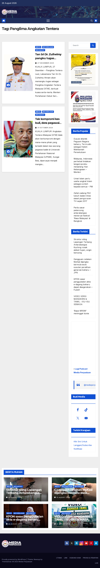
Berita (38, 47)
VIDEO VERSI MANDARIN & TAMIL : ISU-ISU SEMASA (73, 518)
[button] (92, 20)
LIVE (96, 563)
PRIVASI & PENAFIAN (90, 558)
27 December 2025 (45, 63)
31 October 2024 (45, 128)
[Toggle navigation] (48, 20)
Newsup (37, 559)
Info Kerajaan (48, 47)
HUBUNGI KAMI (75, 558)
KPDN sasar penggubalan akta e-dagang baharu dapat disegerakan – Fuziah (83, 284)
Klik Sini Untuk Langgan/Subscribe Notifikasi (83, 445)
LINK (65, 558)
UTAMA (59, 558)
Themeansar (6, 562)
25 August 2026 (15, 497)
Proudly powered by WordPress (14, 559)
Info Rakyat (40, 50)
